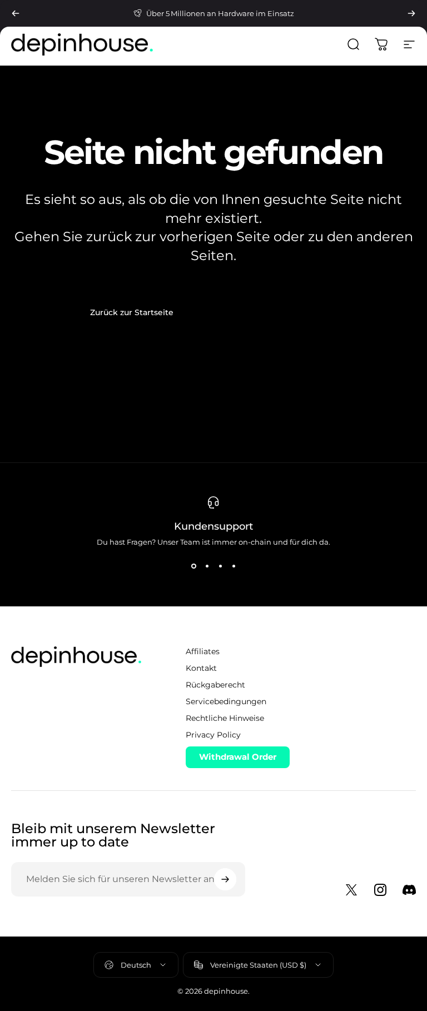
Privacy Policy (213, 735)
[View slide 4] (233, 566)
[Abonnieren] (225, 879)
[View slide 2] (207, 566)
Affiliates (203, 651)
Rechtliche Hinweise (225, 718)
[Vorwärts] (411, 13)
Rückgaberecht (215, 685)
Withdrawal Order (237, 756)
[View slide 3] (220, 566)
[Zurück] (15, 13)
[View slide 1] (193, 566)
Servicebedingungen (226, 701)
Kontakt (201, 668)
